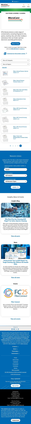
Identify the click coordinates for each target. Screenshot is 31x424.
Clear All (4, 67)
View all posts (15, 236)
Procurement (15, 364)
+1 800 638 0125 (15, 397)
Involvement (15, 353)
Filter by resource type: (10, 179)
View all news (15, 277)
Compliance (15, 366)
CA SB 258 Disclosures (15, 374)
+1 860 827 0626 (15, 395)
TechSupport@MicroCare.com (16, 398)
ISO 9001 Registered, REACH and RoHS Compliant (15, 372)
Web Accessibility (15, 370)
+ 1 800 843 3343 (16, 403)
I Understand (15, 420)
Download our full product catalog (16, 53)
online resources (24, 343)
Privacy (15, 357)
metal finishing (8, 338)
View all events (15, 319)
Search (15, 187)
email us (22, 49)
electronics (11, 336)
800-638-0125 (14, 49)
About (14, 349)
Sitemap (15, 368)
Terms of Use (15, 359)
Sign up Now (15, 385)
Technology (15, 351)
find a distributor (12, 343)
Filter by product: (9, 173)
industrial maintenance (17, 338)
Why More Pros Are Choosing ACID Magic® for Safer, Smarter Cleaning (15, 220)
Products (14, 346)
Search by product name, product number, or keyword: (15, 166)
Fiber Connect (15, 302)
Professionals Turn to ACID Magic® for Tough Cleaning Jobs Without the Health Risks (15, 262)
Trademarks (15, 361)
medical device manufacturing (20, 336)
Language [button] (15, 1)
